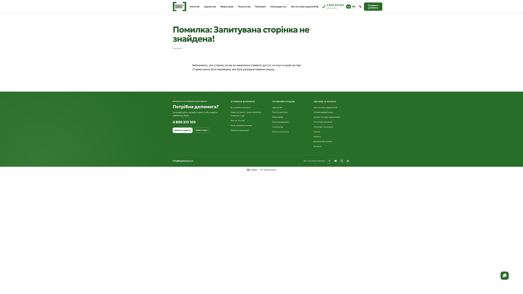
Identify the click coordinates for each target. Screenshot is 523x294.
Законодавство (278, 6)
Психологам (244, 6)
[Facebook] (329, 160)
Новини (317, 132)
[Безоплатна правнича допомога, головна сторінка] (179, 6)
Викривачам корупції (323, 141)
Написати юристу (182, 130)
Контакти (317, 146)
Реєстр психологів (280, 132)
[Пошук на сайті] (360, 6)
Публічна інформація (240, 130)
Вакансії (317, 136)
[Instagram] (341, 160)
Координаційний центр (323, 112)
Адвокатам (210, 6)
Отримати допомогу (373, 6)
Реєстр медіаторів (280, 122)
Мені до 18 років (238, 120)
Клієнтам (194, 6)
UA (348, 6)
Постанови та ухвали (323, 122)
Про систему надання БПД (304, 6)
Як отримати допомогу (241, 107)
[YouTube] (335, 160)
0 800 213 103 (184, 122)
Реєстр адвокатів (280, 112)
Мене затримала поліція (241, 125)
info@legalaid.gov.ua (183, 161)
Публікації (260, 6)
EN (353, 6)
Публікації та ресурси (323, 127)
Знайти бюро (202, 130)
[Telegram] (347, 160)
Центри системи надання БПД (327, 117)
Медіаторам (227, 6)
